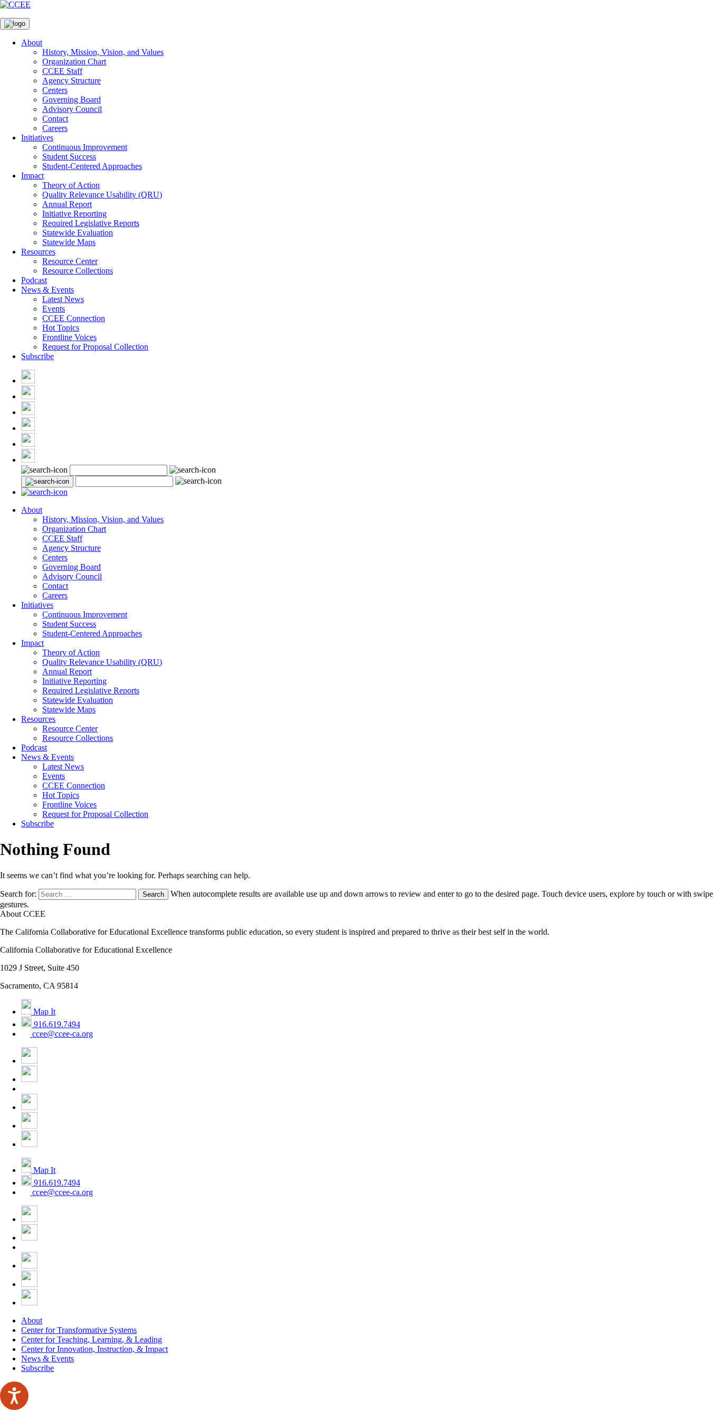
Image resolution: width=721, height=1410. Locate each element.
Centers (55, 90)
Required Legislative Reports (90, 223)
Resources (38, 251)
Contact (55, 118)
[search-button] (47, 481)
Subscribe (37, 356)
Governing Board (71, 99)
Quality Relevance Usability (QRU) (102, 194)
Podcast (34, 280)
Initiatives (37, 137)
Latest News (63, 299)
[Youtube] (28, 428)
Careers (55, 128)
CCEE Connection (73, 318)
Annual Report (67, 204)
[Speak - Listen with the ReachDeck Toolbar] (14, 1395)
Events (53, 308)
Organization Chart (74, 61)
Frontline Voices (69, 337)
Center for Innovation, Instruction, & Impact (94, 1349)
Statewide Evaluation (77, 232)
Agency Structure (71, 80)
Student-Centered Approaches (92, 166)
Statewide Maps (69, 242)
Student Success (69, 156)
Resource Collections (77, 270)
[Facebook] (28, 380)
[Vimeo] (28, 443)
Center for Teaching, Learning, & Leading (91, 1339)
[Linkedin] (28, 459)
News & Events (47, 289)
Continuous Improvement (84, 147)
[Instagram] (28, 412)
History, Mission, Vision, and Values (103, 52)
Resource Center (70, 261)
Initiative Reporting (74, 213)
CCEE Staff (62, 71)
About (31, 42)
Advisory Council (72, 109)
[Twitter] (28, 396)
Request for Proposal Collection (95, 346)
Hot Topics (60, 327)
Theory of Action (71, 185)
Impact (32, 175)
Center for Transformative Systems (79, 1330)
